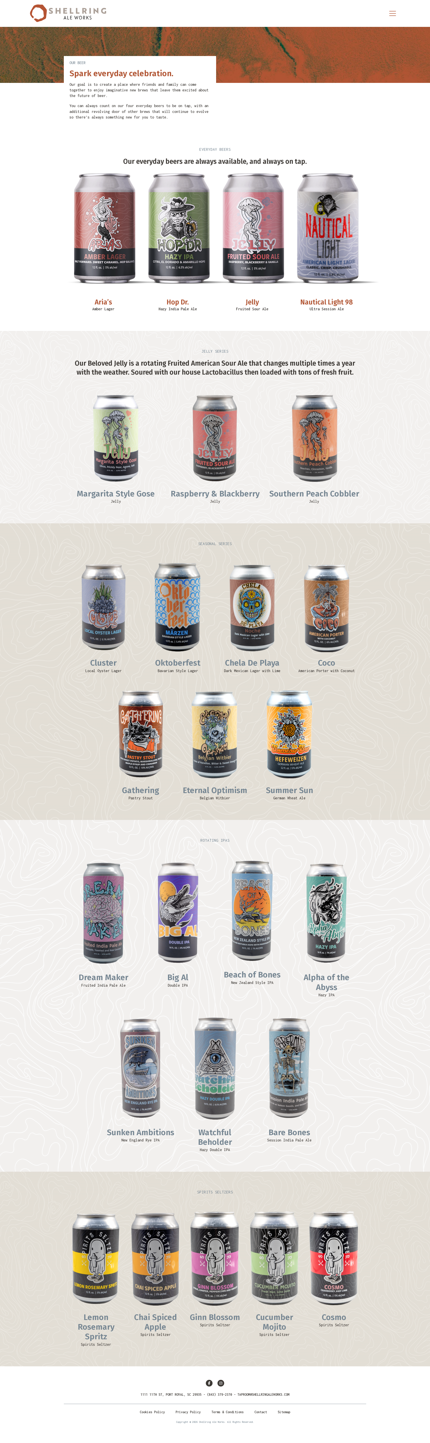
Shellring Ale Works (68, 13)
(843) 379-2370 (219, 1394)
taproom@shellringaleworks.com (263, 1394)
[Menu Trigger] (392, 13)
